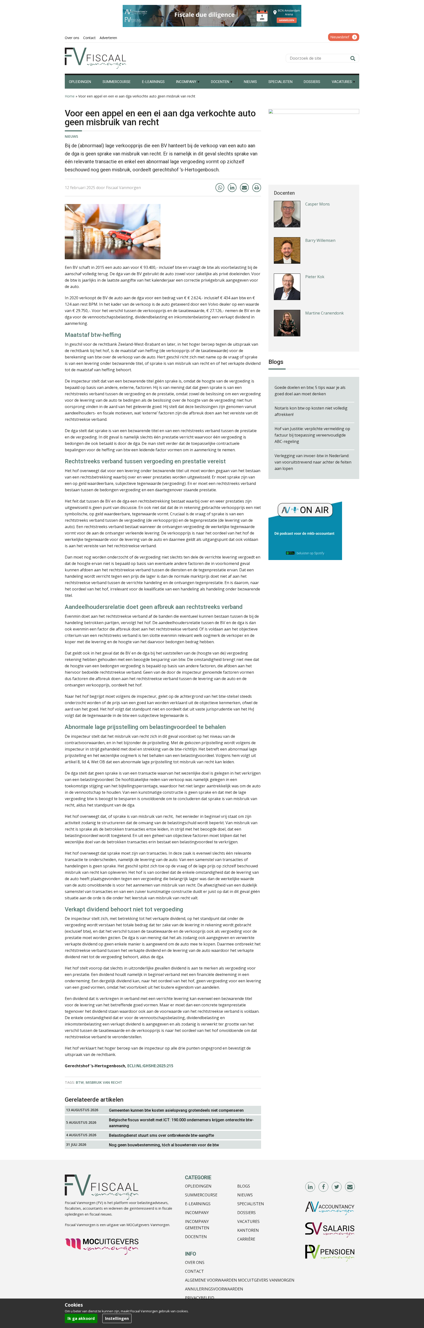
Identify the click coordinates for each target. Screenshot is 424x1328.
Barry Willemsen (320, 204)
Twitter (337, 1187)
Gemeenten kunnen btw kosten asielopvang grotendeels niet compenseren (176, 1110)
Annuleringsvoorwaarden (214, 1289)
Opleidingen (198, 1186)
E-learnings (198, 1203)
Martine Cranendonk (324, 276)
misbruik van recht (104, 1082)
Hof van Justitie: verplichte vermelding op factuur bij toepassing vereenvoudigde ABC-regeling (312, 435)
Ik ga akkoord (81, 1318)
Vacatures (248, 1221)
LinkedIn (310, 1187)
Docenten (196, 1236)
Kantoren (248, 1230)
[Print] (256, 187)
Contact (194, 1271)
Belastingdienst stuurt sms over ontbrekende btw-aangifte (161, 1135)
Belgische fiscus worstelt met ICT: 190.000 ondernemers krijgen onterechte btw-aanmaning (181, 1123)
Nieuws (71, 136)
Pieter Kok (314, 240)
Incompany (197, 1212)
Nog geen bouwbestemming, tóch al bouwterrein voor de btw (164, 1145)
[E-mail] (244, 187)
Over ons (194, 1262)
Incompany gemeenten (197, 1225)
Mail (350, 1187)
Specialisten (250, 1203)
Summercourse (201, 1195)
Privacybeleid (199, 1298)
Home (70, 96)
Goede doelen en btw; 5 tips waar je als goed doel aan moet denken (310, 391)
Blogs (243, 1186)
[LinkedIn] (232, 187)
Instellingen (117, 1318)
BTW (80, 1082)
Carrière (246, 1239)
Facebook (324, 1187)
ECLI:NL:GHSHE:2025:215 (150, 1065)
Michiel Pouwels (320, 313)
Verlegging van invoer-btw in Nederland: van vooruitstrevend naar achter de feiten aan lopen (313, 462)
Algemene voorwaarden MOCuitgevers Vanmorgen (239, 1280)
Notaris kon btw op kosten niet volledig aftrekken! (311, 411)
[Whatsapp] (219, 187)
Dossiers (246, 1212)
